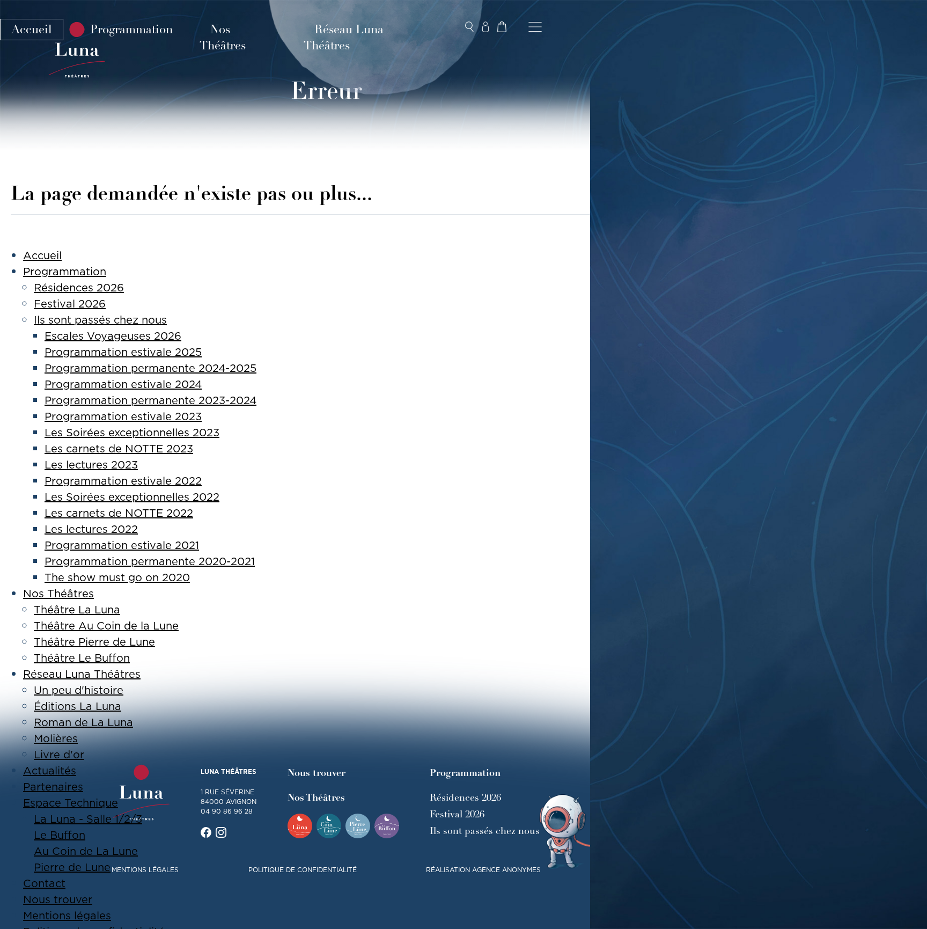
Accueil (31, 29)
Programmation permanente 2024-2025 (150, 368)
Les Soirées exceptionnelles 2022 (132, 496)
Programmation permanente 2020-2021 (150, 561)
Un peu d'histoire (78, 690)
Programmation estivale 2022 (123, 480)
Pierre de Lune (72, 867)
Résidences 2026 (79, 287)
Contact (44, 883)
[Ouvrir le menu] (535, 26)
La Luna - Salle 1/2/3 (88, 818)
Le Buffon (59, 835)
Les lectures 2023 (91, 464)
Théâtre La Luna (77, 609)
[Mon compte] (485, 26)
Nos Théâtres (223, 37)
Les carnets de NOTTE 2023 (119, 448)
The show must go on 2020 (117, 577)
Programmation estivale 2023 (123, 416)
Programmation (131, 29)
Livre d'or (59, 754)
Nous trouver (57, 899)
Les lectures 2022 (91, 529)
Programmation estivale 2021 (122, 545)
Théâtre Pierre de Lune (94, 641)
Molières (56, 738)
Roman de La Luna (83, 722)
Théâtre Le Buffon (82, 657)
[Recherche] (469, 26)
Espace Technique (70, 802)
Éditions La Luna (77, 706)
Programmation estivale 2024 (123, 384)
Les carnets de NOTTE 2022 (119, 513)
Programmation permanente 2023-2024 (150, 400)
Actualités (49, 770)
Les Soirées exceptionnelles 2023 (132, 432)
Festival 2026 (70, 303)
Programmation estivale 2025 (123, 352)
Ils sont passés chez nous (100, 319)
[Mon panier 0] (501, 26)
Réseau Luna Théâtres (344, 37)
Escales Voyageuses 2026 (113, 335)
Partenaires (53, 786)
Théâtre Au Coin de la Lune (106, 625)
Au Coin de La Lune (86, 851)
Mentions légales (67, 915)
